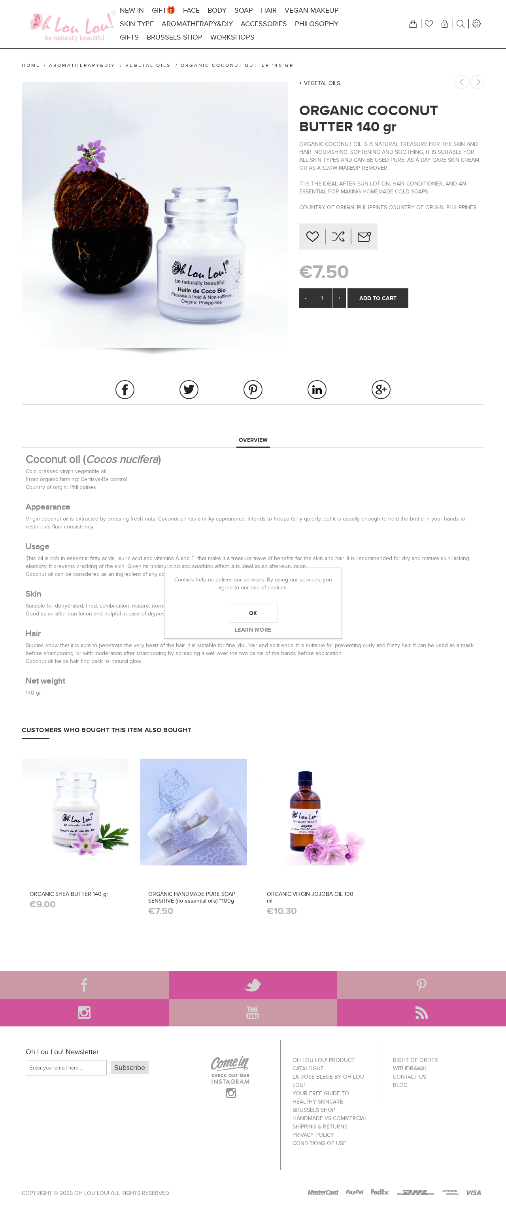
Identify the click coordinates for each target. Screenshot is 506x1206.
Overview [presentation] (253, 440)
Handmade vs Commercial (330, 1118)
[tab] (253, 440)
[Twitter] (253, 985)
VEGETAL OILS (322, 83)
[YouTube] (253, 1012)
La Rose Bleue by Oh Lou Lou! (328, 1081)
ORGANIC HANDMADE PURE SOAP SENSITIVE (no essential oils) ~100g (191, 897)
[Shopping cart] (413, 24)
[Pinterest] (421, 985)
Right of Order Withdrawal (415, 1064)
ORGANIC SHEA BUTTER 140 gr (69, 894)
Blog (400, 1085)
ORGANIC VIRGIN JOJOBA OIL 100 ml (310, 897)
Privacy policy (313, 1135)
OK (253, 613)
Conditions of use (319, 1143)
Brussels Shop (314, 1110)
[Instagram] (84, 1012)
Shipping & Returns (320, 1126)
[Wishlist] (429, 24)
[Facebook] (84, 985)
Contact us (409, 1076)
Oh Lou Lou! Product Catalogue (324, 1064)
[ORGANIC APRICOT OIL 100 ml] (477, 82)
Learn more (253, 630)
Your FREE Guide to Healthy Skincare (321, 1097)
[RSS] (421, 1012)
